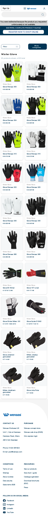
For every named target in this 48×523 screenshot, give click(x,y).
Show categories (36, 46)
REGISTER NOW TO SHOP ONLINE (23, 32)
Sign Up (6, 8)
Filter (5, 47)
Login (44, 8)
